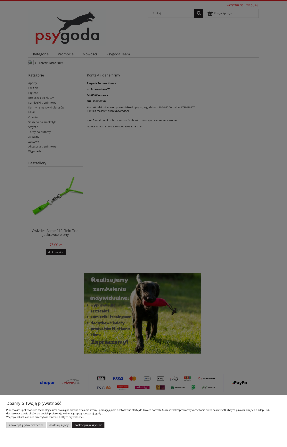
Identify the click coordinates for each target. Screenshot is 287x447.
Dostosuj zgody (59, 425)
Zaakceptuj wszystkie (88, 425)
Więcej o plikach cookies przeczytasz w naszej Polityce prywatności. (45, 417)
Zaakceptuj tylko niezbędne (26, 425)
